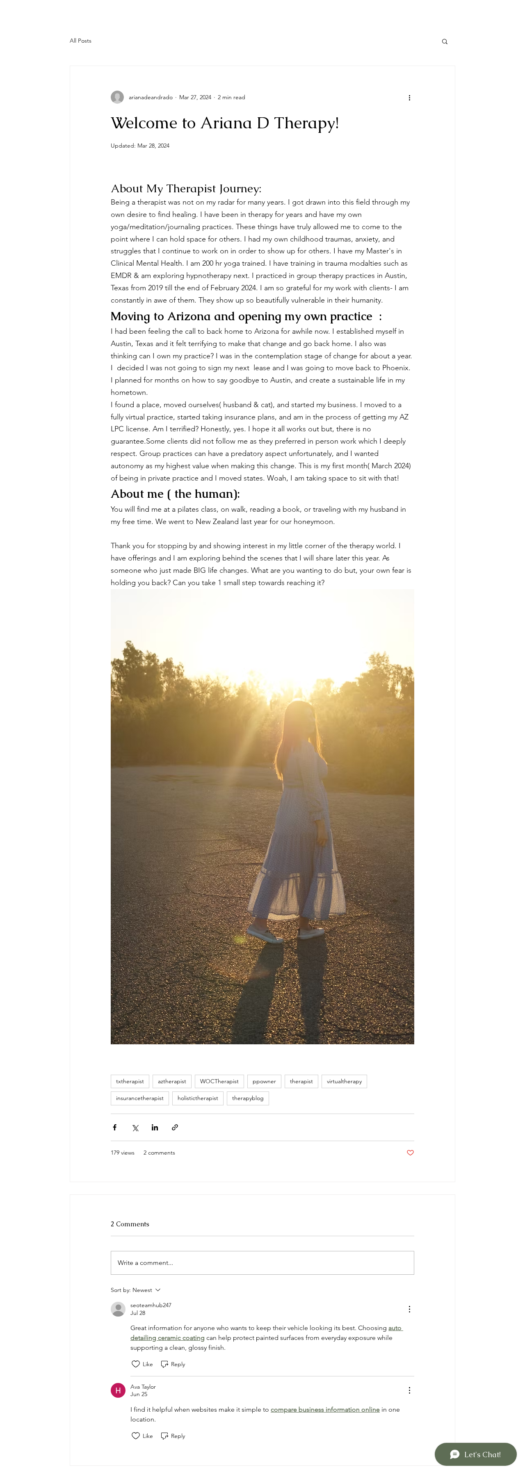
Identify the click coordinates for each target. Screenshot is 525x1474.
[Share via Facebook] (115, 1127)
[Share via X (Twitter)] (135, 1127)
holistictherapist (198, 1098)
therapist (301, 1081)
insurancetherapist (140, 1098)
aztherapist (172, 1081)
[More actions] (409, 97)
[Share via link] (175, 1127)
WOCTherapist (219, 1081)
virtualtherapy (344, 1081)
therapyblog (248, 1098)
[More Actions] (409, 1309)
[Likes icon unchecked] (135, 1364)
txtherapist (130, 1081)
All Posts (80, 40)
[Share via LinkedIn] (155, 1127)
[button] (445, 41)
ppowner (264, 1081)
